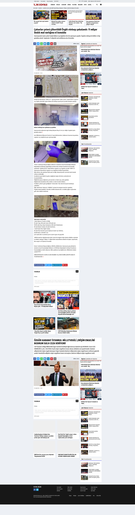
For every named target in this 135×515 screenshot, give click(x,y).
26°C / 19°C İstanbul (83, 1)
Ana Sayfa (35, 8)
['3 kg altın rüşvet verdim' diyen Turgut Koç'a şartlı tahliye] (44, 323)
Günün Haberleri (94, 487)
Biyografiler (70, 489)
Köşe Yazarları (60, 489)
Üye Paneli (56, 1)
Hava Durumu (83, 487)
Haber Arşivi (93, 489)
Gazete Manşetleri (84, 489)
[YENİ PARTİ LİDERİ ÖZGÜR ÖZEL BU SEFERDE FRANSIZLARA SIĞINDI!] (68, 453)
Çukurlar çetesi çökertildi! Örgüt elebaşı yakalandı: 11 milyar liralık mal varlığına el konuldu (61, 8)
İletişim (74, 495)
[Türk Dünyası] (40, 4)
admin (78, 43)
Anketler (58, 490)
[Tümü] (93, 4)
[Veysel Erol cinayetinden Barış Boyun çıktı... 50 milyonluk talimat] (44, 297)
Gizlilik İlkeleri (88, 495)
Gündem (40, 8)
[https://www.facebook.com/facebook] (34, 489)
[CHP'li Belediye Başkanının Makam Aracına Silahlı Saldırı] (68, 323)
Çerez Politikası (81, 495)
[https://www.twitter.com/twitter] (37, 489)
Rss (94, 495)
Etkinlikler (69, 490)
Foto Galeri (59, 487)
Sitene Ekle (98, 495)
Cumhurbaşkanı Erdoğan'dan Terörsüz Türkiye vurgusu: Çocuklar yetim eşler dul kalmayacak (44, 436)
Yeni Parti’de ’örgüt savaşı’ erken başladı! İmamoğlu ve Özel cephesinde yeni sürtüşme (67, 442)
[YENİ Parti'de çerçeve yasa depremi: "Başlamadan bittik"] (44, 453)
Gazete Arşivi (83, 490)
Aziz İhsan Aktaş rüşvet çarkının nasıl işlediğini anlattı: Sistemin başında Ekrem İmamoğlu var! (67, 312)
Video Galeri (70, 487)
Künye (70, 495)
